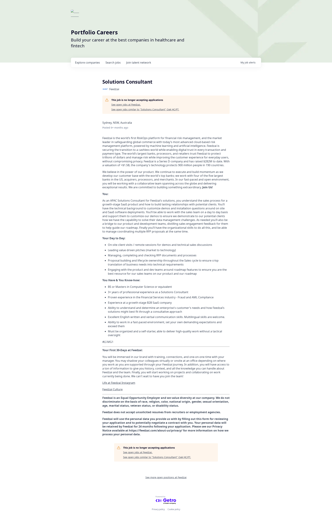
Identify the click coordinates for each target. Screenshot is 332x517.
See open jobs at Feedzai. (126, 104)
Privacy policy (158, 509)
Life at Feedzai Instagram (118, 383)
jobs (113, 62)
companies (87, 62)
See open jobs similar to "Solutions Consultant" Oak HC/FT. (145, 109)
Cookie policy (174, 509)
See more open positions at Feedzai (166, 477)
